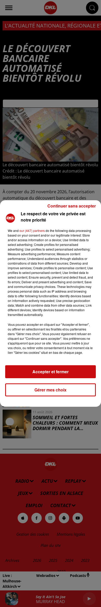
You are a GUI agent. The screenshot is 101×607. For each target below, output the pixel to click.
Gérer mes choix (50, 390)
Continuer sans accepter (71, 206)
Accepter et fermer (50, 372)
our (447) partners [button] (32, 230)
